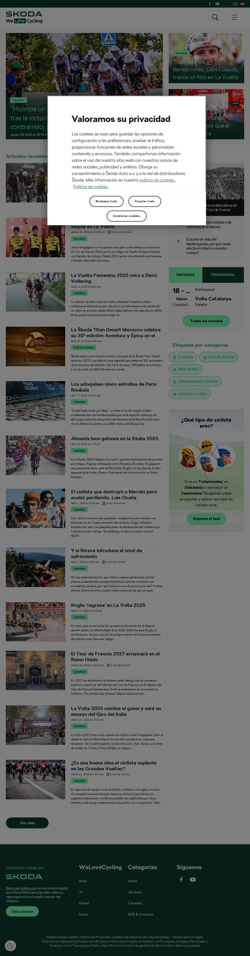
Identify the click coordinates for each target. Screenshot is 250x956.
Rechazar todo (106, 201)
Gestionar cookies (126, 216)
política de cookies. (157, 180)
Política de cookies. (91, 186)
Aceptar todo (145, 201)
